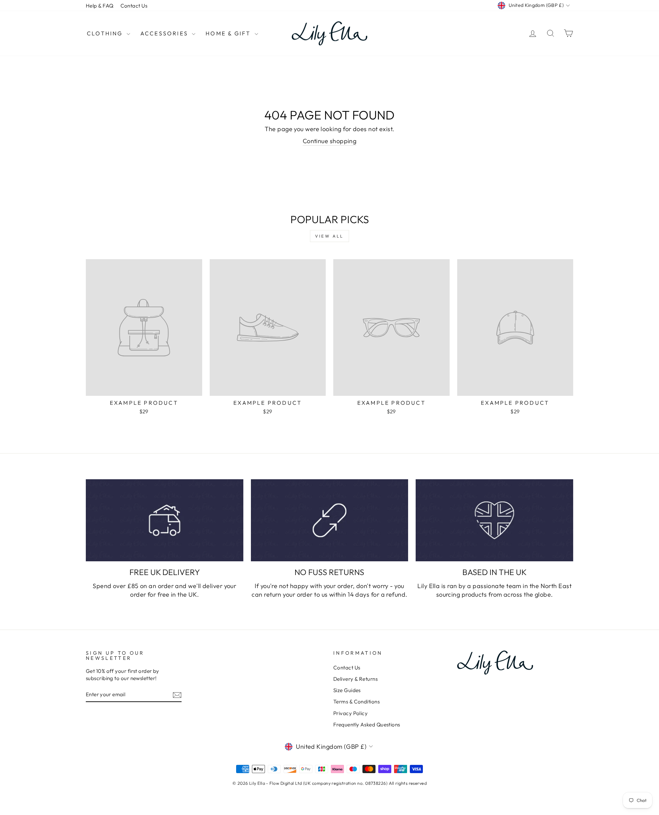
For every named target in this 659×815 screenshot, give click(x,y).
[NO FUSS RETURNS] (329, 520)
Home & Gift (229, 33)
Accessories (165, 33)
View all (329, 236)
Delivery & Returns (355, 679)
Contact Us (134, 5)
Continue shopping (330, 141)
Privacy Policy (350, 713)
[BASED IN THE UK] (494, 520)
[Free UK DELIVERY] (164, 520)
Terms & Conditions (356, 701)
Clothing (106, 33)
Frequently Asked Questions (366, 724)
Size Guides (347, 690)
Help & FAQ (100, 5)
